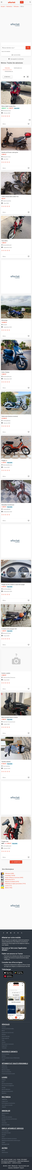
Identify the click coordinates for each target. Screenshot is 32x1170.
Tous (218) (7, 68)
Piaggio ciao (4, 841)
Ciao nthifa (4, 240)
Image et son (5, 1101)
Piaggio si (4, 460)
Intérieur (4, 1056)
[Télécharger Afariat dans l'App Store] (8, 972)
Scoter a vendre (5, 673)
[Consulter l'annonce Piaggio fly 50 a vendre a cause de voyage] (16, 571)
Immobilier (6, 1111)
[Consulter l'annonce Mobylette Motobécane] (16, 491)
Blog (14, 1159)
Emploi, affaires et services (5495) (14, 877)
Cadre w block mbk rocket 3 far (10, 196)
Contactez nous (16, 1163)
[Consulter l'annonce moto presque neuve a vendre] (16, 704)
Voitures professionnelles (8, 1028)
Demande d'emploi (6, 1132)
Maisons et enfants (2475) (12, 881)
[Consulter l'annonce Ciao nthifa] (16, 227)
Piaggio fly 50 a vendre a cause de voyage (13, 584)
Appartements (5, 1113)
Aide (2, 1159)
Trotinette (4, 1048)
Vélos (3, 1040)
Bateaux (4, 1034)
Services (4, 1134)
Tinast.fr (22, 1168)
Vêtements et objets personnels (15, 1063)
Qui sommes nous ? (6, 1163)
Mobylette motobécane (7, 505)
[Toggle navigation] (1, 2)
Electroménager (5, 1054)
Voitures (4, 1026)
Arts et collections (6, 1089)
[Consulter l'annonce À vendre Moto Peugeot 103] (16, 615)
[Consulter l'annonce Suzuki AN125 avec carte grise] (16, 139)
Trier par (7, 76)
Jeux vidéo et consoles (7, 1105)
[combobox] (13, 48)
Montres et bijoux (6, 1069)
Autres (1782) (8, 887)
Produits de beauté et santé (8, 1073)
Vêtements (4, 1066)
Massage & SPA (5, 1144)
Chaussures (4, 1067)
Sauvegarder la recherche (17, 59)
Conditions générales (23, 1161)
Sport (3, 1081)
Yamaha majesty (5, 761)
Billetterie (4, 1093)
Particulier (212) (18, 68)
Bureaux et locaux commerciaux (9, 1119)
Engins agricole (5, 1038)
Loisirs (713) (8, 885)
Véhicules (16, 6)
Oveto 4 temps (5, 372)
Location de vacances (7, 1117)
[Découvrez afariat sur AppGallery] (8, 975)
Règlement (24, 1159)
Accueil (3, 6)
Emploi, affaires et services (13, 1128)
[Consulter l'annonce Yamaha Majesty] (16, 748)
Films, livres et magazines (8, 1085)
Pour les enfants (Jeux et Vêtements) (10, 1058)
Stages (3, 1142)
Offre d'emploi (5, 1130)
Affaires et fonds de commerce (9, 1138)
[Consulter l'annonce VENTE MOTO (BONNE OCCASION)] (16, 403)
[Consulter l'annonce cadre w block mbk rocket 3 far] (16, 183)
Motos (3, 1030)
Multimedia (6, 1097)
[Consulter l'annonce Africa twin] (16, 307)
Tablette (4, 1107)
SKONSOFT (16, 1168)
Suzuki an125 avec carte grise (9, 152)
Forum (19, 1159)
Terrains (4, 1120)
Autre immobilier (6, 1124)
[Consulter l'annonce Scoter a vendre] (16, 659)
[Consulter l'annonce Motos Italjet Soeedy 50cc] (16, 92)
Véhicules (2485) (9, 873)
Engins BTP (4, 1046)
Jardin (3, 1059)
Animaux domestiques (7, 1083)
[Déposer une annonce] (22, 2)
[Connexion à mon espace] (28, 124)
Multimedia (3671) (10, 879)
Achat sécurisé (8, 1159)
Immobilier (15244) (10, 875)
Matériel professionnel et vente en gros (11, 1140)
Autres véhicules (6, 1036)
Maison (3, 1115)
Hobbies (4, 1079)
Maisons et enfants (9, 1051)
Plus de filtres (16, 55)
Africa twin (4, 320)
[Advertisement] (16, 25)
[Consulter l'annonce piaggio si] (16, 447)
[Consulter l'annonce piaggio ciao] (16, 828)
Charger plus (17, 861)
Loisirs (4, 1077)
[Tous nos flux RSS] (21, 933)
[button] (3, 933)
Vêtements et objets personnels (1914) (15, 883)
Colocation (4, 1122)
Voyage (3, 1087)
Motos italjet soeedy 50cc (8, 106)
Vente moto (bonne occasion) (9, 416)
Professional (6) (9, 71)
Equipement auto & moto (8, 1032)
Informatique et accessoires (8, 1103)
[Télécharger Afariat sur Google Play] (18, 972)
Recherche (9, 6)
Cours (3, 1136)
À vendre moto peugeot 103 (9, 629)
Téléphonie (4, 1099)
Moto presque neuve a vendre (9, 717)
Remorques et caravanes (8, 1044)
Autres (4, 1148)
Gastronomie (5, 1152)
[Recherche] (30, 2)
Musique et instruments (7, 1091)
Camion (3, 1042)
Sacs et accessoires (6, 1071)
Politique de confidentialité (9, 1161)
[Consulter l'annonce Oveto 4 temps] (16, 355)
